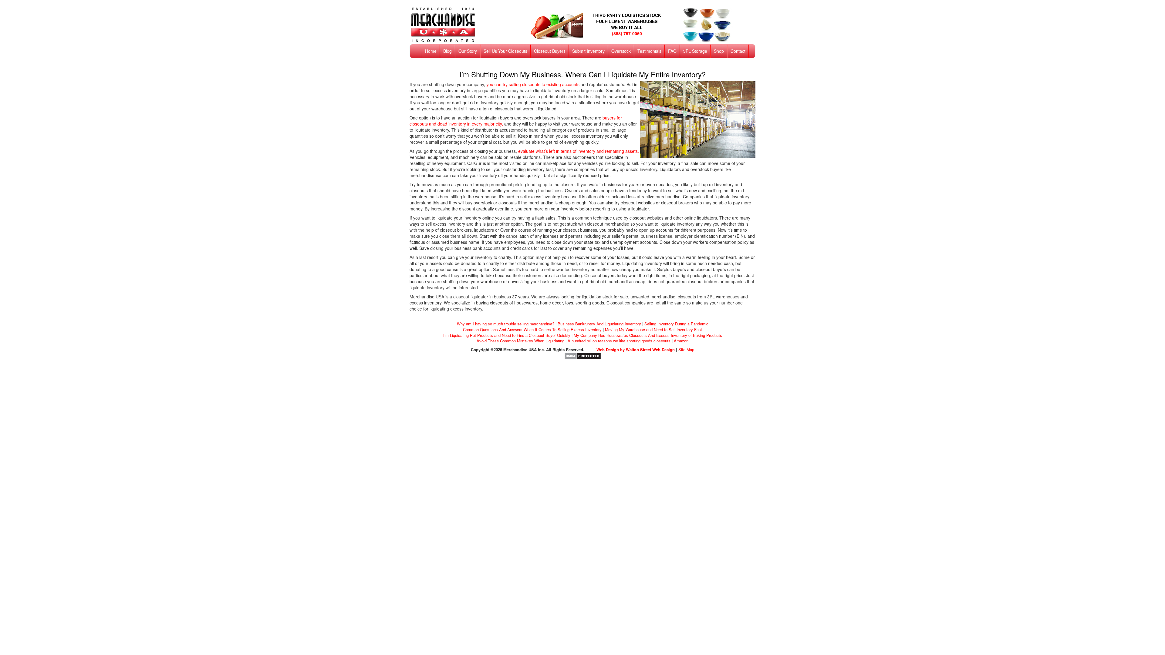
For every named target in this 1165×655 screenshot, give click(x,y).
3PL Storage (695, 51)
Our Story (467, 51)
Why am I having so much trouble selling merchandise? (505, 324)
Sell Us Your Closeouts (505, 51)
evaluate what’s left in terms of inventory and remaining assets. (578, 151)
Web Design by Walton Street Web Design (635, 349)
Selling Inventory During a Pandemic (676, 324)
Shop (719, 51)
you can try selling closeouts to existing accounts (533, 84)
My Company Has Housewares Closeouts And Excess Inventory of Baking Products (648, 335)
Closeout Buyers (550, 51)
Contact (738, 51)
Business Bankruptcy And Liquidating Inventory (599, 324)
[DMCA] (582, 355)
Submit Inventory (588, 51)
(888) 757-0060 (627, 33)
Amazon (681, 341)
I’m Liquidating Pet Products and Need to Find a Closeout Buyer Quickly (506, 335)
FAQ (672, 51)
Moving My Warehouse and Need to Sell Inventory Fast (653, 329)
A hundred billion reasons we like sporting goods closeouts (619, 341)
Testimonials (649, 51)
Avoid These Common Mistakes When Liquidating (520, 341)
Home (431, 51)
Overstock (621, 51)
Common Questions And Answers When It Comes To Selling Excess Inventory (532, 329)
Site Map (686, 349)
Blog (447, 51)
